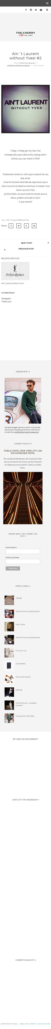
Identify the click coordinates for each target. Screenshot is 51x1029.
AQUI (37, 197)
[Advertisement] (25, 868)
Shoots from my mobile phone (28, 611)
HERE (37, 158)
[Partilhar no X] (18, 225)
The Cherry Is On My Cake (37, 1024)
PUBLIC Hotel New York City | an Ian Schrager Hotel (23, 452)
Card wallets (21, 663)
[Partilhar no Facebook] (11, 225)
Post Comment (38, 65)
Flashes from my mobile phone (28, 637)
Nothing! (19, 690)
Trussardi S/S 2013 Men (25, 716)
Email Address (11, 547)
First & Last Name (12, 557)
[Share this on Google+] (26, 225)
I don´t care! (20, 624)
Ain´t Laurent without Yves (17, 220)
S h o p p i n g (21, 650)
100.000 (19, 598)
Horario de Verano (23, 677)
